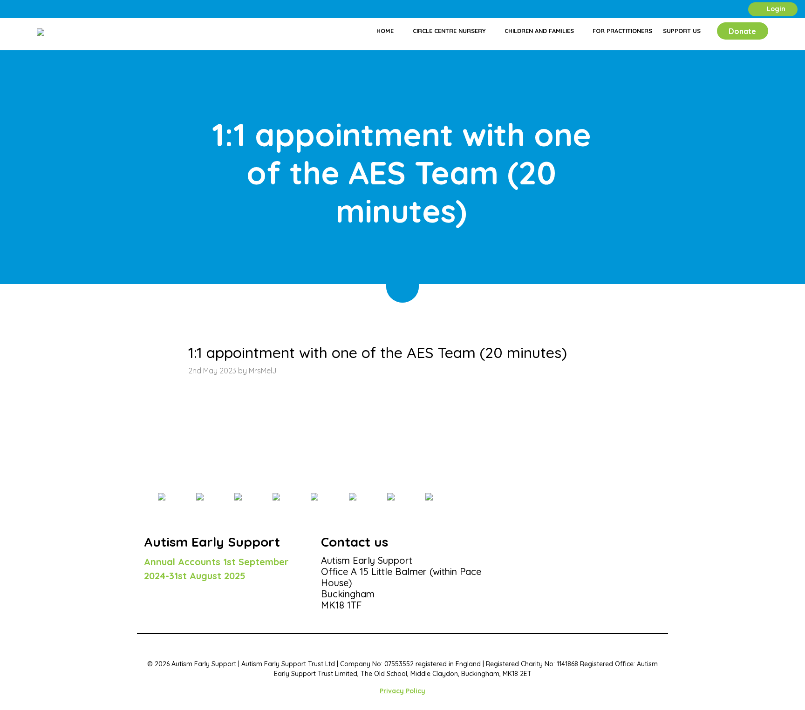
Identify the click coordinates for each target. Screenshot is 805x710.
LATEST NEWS (191, 307)
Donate (742, 31)
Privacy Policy (402, 691)
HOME (153, 307)
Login (775, 9)
